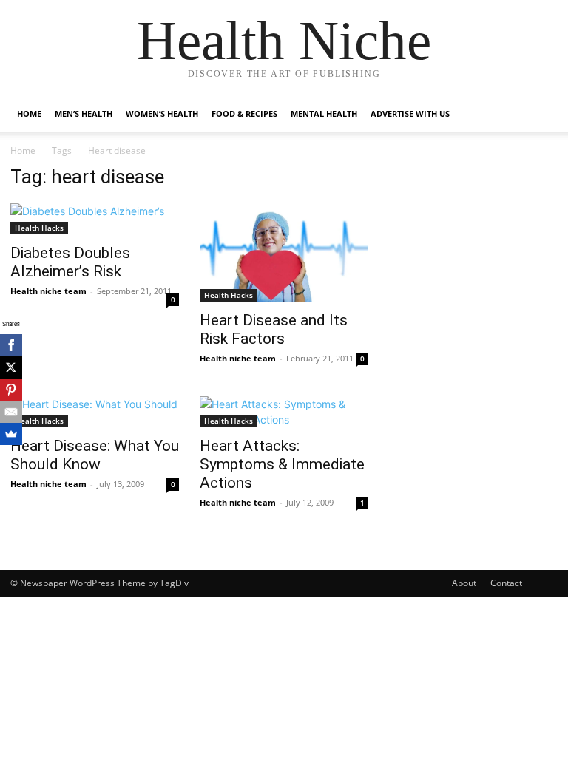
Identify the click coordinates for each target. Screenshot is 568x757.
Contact (506, 583)
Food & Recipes (244, 113)
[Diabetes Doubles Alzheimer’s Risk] (94, 218)
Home (29, 113)
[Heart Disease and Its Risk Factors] (284, 252)
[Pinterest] (11, 389)
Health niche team (48, 290)
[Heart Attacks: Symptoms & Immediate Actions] (284, 411)
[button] (540, 114)
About (464, 583)
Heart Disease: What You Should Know (94, 455)
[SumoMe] (11, 434)
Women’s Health (162, 113)
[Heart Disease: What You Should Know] (94, 411)
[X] (11, 367)
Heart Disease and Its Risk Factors (274, 329)
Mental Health (324, 113)
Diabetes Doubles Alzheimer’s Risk (70, 262)
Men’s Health (83, 113)
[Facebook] (11, 345)
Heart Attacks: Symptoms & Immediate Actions (282, 464)
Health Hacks (39, 228)
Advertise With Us (410, 113)
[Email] (11, 412)
